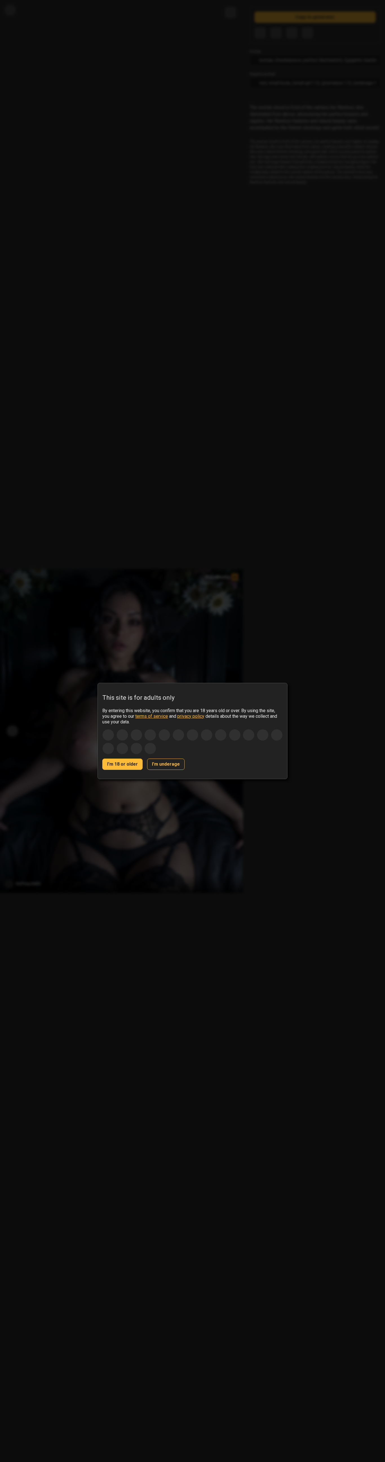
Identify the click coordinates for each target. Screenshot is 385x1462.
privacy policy (190, 716)
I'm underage (166, 764)
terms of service (151, 716)
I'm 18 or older (122, 764)
